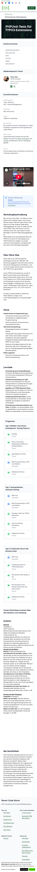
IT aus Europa (26, 813)
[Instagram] (16, 3)
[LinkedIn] (9, 3)
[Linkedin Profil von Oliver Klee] (11, 86)
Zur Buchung (11, 205)
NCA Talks (25, 838)
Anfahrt (8, 61)
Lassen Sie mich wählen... (8, 869)
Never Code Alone (23, 139)
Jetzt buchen (17, 158)
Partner (5, 838)
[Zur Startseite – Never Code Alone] (5, 8)
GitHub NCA (26, 842)
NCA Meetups (7, 826)
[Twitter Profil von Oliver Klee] (14, 86)
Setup (7, 55)
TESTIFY (5, 141)
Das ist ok (32, 869)
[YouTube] (2, 3)
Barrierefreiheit (10, 63)
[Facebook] (12, 3)
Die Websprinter (8, 823)
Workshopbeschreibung (12, 50)
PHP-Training (8, 14)
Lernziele (8, 58)
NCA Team (6, 813)
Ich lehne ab (24, 869)
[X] (19, 3)
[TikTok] (6, 3)
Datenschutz (7, 819)
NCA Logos (6, 830)
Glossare (25, 856)
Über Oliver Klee (10, 52)
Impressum (7, 816)
